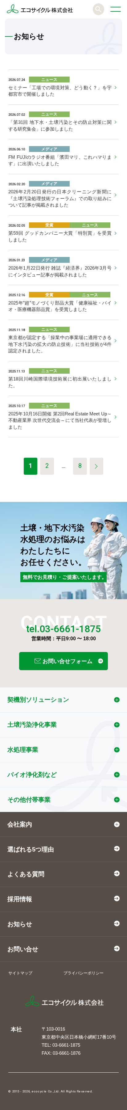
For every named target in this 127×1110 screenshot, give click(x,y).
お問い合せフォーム (66, 661)
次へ (96, 466)
